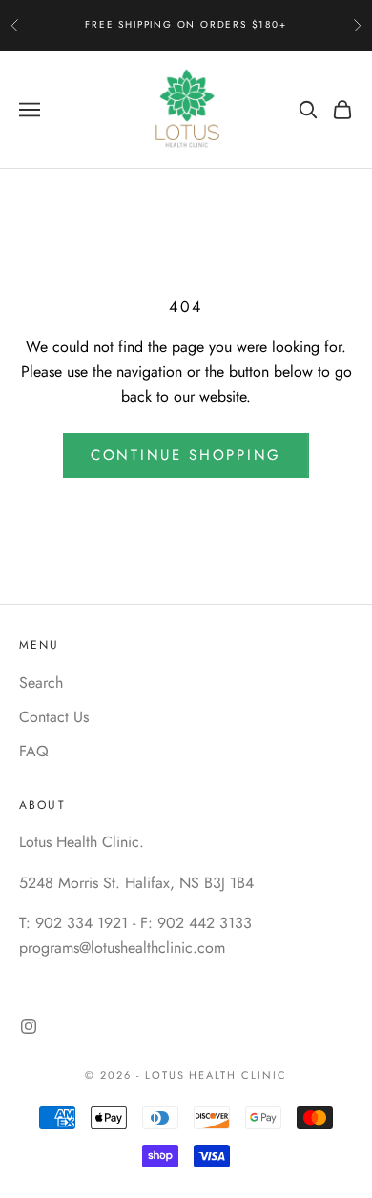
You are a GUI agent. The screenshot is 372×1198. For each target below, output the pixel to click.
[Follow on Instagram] (28, 1026)
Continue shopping (186, 454)
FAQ (34, 751)
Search (41, 682)
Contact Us (54, 717)
